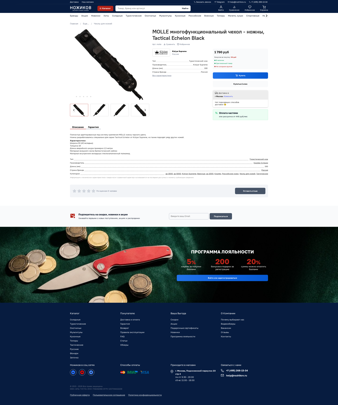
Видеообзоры (228, 323)
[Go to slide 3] (80, 96)
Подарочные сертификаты (184, 328)
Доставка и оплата (130, 319)
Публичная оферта (80, 395)
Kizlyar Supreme (179, 51)
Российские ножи (230, 174)
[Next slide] (266, 16)
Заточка (74, 357)
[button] (79, 110)
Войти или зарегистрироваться (222, 278)
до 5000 (177, 174)
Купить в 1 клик (240, 84)
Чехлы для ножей (103, 23)
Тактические (262, 174)
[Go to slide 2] (76, 96)
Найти (185, 8)
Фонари (74, 353)
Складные (75, 319)
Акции (174, 323)
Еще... (86, 23)
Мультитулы (76, 332)
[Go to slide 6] (90, 96)
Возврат (124, 328)
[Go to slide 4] (83, 96)
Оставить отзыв (250, 191)
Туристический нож (259, 159)
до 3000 (169, 174)
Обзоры (124, 345)
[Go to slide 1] (73, 96)
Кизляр (217, 174)
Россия (264, 170)
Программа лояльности (183, 336)
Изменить (228, 96)
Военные (201, 174)
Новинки (175, 332)
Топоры (74, 340)
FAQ (122, 336)
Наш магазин (88, 2)
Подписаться (221, 216)
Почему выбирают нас (232, 319)
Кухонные (75, 336)
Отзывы (225, 332)
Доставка (74, 2)
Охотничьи (75, 328)
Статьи (123, 340)
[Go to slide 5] (87, 96)
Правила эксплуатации (132, 332)
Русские (74, 349)
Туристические (78, 323)
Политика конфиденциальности (145, 395)
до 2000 (209, 174)
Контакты (226, 336)
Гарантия (125, 323)
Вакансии (226, 328)
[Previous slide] (74, 110)
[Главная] (80, 8)
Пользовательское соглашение (109, 395)
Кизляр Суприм (261, 163)
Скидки (174, 319)
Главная (74, 23)
